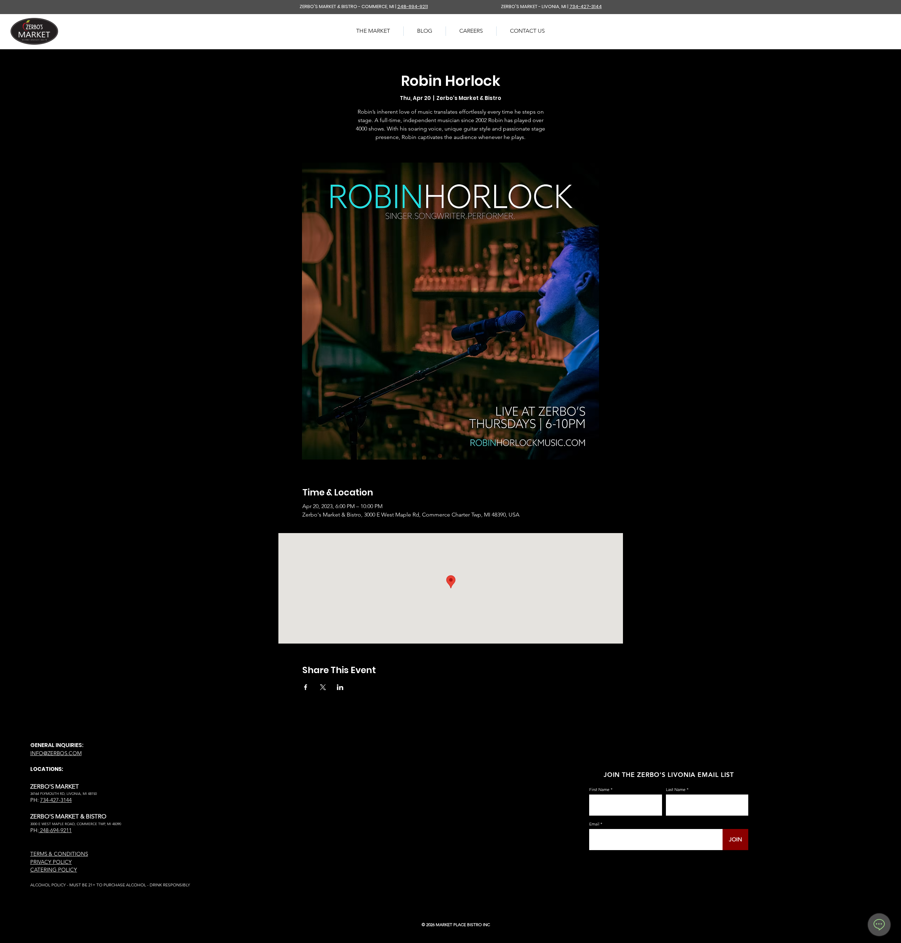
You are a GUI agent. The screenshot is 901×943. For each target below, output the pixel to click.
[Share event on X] (323, 687)
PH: (34, 830)
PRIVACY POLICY (51, 862)
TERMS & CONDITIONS (59, 853)
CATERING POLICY (53, 869)
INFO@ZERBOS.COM (56, 753)
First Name (599, 789)
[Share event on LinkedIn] (340, 687)
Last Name (676, 789)
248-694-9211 (412, 6)
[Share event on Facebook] (305, 687)
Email (594, 824)
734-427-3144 (585, 6)
